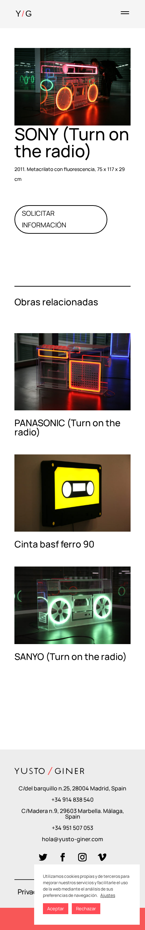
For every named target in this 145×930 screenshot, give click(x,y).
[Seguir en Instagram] (82, 857)
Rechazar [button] (86, 908)
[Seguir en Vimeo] (102, 857)
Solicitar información (44, 219)
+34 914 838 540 (72, 799)
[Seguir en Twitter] (42, 857)
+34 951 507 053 (72, 828)
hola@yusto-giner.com (72, 839)
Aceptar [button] (55, 908)
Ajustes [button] (107, 895)
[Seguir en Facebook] (62, 857)
